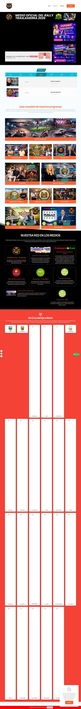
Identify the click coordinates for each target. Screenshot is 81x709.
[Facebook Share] (1, 351)
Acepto (69, 702)
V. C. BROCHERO (22, 698)
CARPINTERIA (22, 331)
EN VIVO (70, 5)
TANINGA (10, 698)
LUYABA (46, 510)
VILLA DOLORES (58, 698)
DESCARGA (49, 707)
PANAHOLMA (10, 604)
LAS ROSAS (10, 510)
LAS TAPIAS (22, 510)
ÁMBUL (10, 331)
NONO (70, 510)
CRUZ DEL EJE (34, 416)
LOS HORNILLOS (34, 510)
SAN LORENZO (34, 603)
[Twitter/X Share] (1, 353)
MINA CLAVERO (58, 510)
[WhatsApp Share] (1, 356)
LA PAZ (46, 416)
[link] (28, 56)
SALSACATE (22, 604)
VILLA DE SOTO (46, 698)
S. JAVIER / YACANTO (58, 604)
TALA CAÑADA (70, 604)
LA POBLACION (58, 416)
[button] (1, 358)
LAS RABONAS (70, 331)
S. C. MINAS (47, 604)
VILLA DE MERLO (34, 698)
